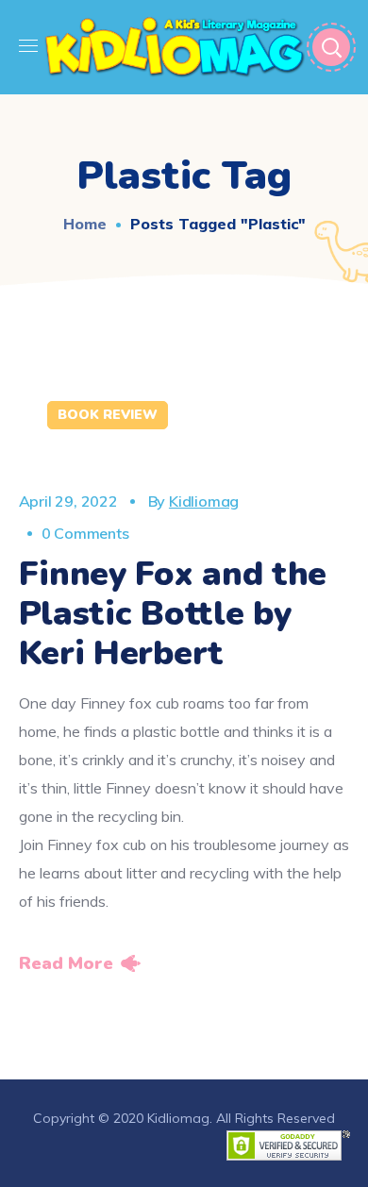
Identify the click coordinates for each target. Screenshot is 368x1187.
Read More (66, 963)
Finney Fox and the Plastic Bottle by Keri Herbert (173, 614)
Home (85, 223)
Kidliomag (204, 501)
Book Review (108, 415)
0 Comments (85, 533)
